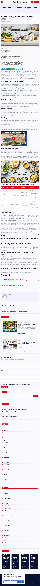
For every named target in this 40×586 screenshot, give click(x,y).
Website (2, 379)
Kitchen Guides (6, 518)
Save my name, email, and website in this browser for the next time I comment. (16, 384)
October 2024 (6, 437)
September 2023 (6, 469)
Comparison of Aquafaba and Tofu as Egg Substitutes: (12, 56)
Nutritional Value (6, 51)
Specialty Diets (6, 537)
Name (2, 370)
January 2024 (6, 459)
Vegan (5, 540)
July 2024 (5, 445)
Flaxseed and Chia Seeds (6, 50)
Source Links (4, 65)
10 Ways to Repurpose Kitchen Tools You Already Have (6, 559)
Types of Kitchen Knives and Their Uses (9, 416)
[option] (6, 561)
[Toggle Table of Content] (23, 49)
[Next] (37, 551)
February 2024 (6, 457)
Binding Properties (6, 52)
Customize (7, 581)
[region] (13, 578)
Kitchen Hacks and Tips (8, 498)
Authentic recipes (7, 525)
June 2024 (5, 447)
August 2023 (6, 472)
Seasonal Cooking (7, 535)
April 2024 (5, 452)
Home (12, 10)
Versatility (5, 53)
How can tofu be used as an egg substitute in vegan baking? (13, 63)
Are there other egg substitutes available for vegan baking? (13, 64)
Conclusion (4, 57)
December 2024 (6, 432)
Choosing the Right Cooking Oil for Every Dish (10, 411)
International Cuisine (7, 508)
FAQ (3, 58)
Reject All (13, 581)
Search (35, 395)
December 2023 (6, 462)
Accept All (20, 581)
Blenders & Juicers (7, 510)
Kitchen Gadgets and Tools (8, 515)
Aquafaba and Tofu (5, 55)
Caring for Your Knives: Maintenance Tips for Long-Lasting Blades (14, 409)
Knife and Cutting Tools (8, 520)
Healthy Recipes (6, 530)
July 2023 (5, 474)
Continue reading (21, 333)
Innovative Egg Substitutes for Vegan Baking (21, 10)
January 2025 (6, 430)
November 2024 (6, 435)
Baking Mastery (3, 21)
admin (10, 294)
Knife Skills (6, 503)
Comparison (6, 493)
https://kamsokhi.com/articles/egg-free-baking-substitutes (13, 279)
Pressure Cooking (7, 505)
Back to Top (36, 583)
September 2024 (6, 440)
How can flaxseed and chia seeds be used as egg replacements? (14, 61)
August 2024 (6, 442)
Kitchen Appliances (7, 513)
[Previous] (35, 551)
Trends (5, 542)
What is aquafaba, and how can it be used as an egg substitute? (14, 62)
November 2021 (6, 477)
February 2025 (6, 427)
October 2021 (6, 479)
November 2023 (6, 464)
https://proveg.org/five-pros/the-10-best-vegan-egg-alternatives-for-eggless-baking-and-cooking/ (21, 280)
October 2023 (6, 467)
